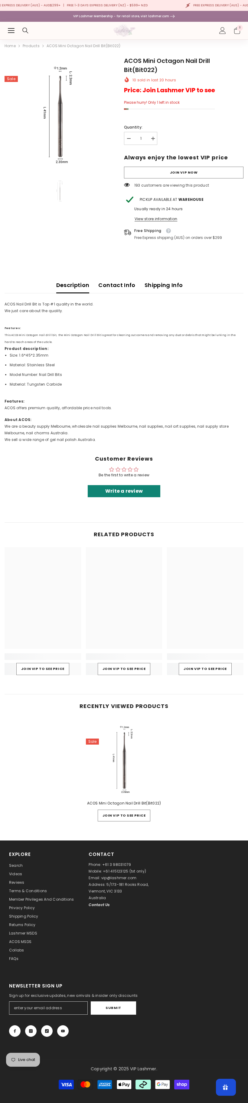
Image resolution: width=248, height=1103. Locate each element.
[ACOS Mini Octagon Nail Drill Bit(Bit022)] (124, 757)
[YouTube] (63, 1031)
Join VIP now (184, 172)
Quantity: (133, 127)
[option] (60, 111)
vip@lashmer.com (119, 877)
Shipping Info (164, 285)
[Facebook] (15, 1031)
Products (31, 45)
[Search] (25, 30)
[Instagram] (31, 1031)
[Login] (222, 30)
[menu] (11, 30)
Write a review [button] (124, 491)
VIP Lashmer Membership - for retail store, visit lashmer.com (121, 16)
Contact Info (116, 285)
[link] (43, 656)
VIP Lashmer (143, 1069)
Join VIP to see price (42, 668)
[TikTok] (47, 1031)
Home (10, 45)
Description (73, 285)
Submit (113, 1007)
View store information (156, 218)
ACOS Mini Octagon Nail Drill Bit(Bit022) (124, 803)
